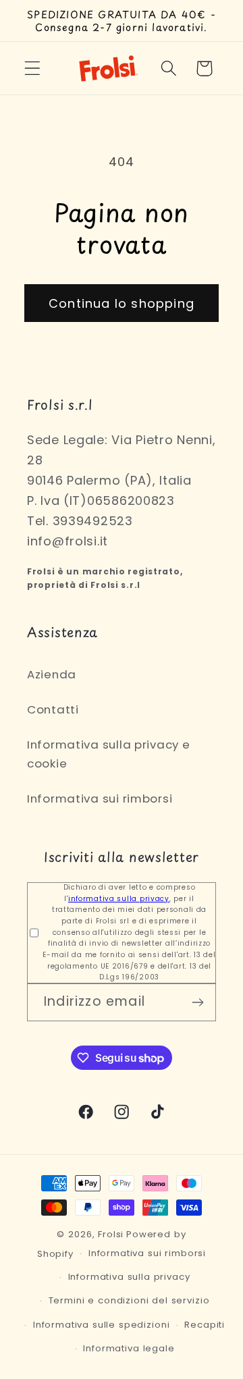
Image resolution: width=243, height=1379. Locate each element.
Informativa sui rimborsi (99, 798)
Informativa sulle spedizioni (101, 1324)
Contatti (53, 709)
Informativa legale (128, 1348)
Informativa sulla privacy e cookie (108, 754)
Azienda (51, 674)
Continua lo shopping (121, 303)
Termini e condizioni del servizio (129, 1300)
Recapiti (204, 1324)
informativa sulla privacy (118, 899)
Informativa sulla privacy (129, 1276)
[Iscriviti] (197, 1002)
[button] (33, 68)
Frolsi (111, 1234)
